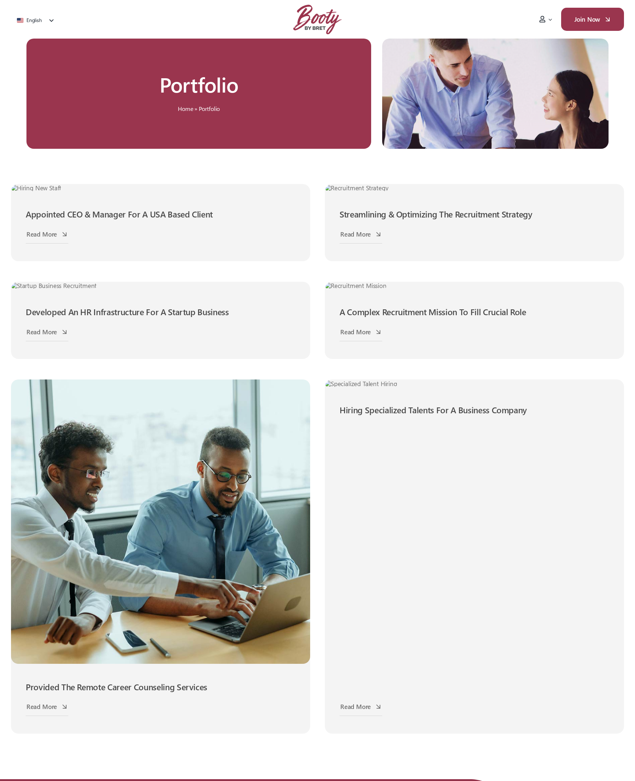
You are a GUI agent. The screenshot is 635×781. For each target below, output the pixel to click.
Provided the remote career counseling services (116, 686)
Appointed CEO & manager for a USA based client (119, 214)
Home (185, 108)
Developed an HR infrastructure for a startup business (127, 311)
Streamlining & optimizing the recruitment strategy (436, 214)
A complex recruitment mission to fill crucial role (433, 311)
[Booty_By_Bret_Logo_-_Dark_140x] (317, 6)
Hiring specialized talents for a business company (433, 409)
